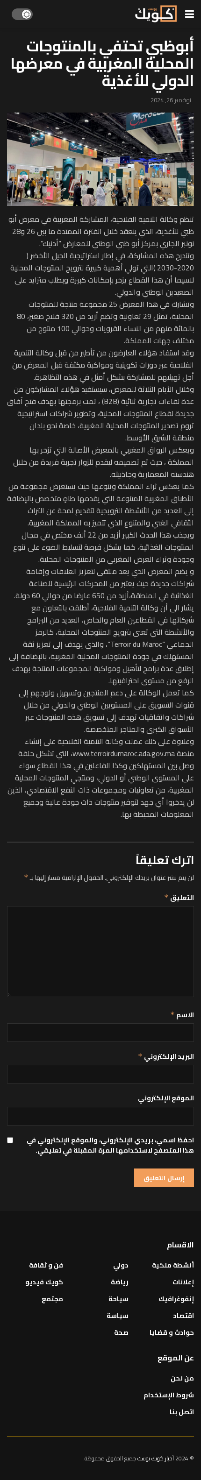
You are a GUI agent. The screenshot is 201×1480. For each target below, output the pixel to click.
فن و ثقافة (46, 1265)
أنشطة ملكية (173, 1265)
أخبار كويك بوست (156, 1458)
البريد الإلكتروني (166, 1056)
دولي (121, 1265)
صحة (121, 1332)
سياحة (118, 1299)
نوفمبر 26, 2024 (171, 100)
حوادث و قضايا (172, 1332)
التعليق (179, 897)
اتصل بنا (182, 1412)
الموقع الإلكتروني (166, 1098)
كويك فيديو (44, 1282)
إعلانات (183, 1282)
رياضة (120, 1282)
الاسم (182, 1015)
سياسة (118, 1316)
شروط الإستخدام (169, 1395)
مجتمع (52, 1299)
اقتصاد (183, 1316)
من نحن (182, 1378)
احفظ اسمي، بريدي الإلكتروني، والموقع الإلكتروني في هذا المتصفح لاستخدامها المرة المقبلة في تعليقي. (110, 1145)
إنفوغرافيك (176, 1299)
